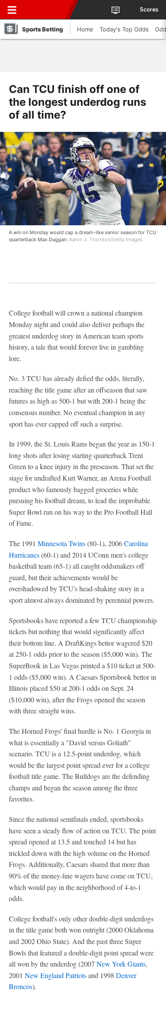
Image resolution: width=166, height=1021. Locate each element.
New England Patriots (55, 975)
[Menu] (12, 9)
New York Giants (121, 963)
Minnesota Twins (61, 543)
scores (149, 10)
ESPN (47, 9)
